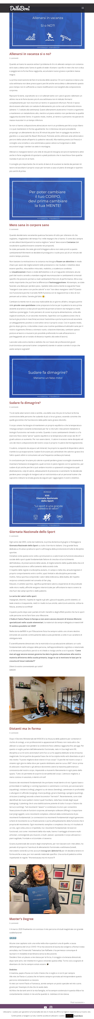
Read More (78, 1016)
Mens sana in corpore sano (29, 225)
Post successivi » (77, 1002)
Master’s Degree (21, 919)
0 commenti (13, 58)
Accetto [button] (69, 1016)
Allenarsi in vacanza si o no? (30, 54)
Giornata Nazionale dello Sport (32, 532)
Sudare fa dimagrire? (25, 403)
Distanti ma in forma (25, 728)
